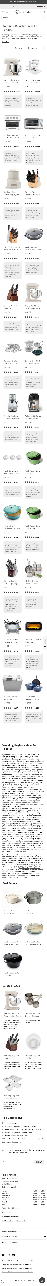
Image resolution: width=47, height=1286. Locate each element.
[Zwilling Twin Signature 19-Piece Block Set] (34, 179)
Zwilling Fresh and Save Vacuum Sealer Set (33, 81)
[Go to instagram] (8, 1255)
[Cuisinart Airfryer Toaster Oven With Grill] (12, 122)
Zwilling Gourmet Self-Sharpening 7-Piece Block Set (11, 582)
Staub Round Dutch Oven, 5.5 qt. (33, 527)
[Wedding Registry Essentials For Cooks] (12, 1000)
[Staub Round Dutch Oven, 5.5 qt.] (34, 513)
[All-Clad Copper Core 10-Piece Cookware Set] (34, 568)
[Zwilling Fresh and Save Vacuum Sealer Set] (34, 67)
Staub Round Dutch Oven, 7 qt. (33, 472)
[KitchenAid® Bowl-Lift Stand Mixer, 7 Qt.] (34, 293)
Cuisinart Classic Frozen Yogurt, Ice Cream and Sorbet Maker (11, 193)
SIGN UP (39, 1162)
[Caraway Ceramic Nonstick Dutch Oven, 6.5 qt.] (12, 898)
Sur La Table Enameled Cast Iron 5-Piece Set (33, 698)
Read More (5, 42)
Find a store (6, 1212)
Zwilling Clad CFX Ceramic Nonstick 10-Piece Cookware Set (33, 362)
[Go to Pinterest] (13, 1255)
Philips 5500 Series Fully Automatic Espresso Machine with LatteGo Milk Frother (33, 417)
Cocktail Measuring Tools (22, 1132)
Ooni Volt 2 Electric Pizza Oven (33, 641)
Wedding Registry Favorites (32, 1056)
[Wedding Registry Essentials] (12, 1042)
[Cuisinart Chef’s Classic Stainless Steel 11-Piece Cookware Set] (12, 348)
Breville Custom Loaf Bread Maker (12, 698)
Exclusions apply (22, 1152)
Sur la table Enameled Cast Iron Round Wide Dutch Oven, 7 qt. (11, 527)
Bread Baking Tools (36, 1139)
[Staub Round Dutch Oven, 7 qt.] (34, 458)
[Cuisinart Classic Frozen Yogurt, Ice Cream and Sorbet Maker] (12, 179)
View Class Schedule (10, 1216)
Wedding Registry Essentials (11, 1056)
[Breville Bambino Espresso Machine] (12, 403)
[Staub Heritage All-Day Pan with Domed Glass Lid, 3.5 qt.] (34, 234)
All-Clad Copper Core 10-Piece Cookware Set (32, 582)
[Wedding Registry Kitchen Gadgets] (34, 1000)
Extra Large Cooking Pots (12, 1142)
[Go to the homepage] (24, 11)
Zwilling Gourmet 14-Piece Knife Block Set (12, 248)
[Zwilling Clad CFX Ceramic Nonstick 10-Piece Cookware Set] (34, 348)
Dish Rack (6, 1132)
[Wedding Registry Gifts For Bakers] (12, 1082)
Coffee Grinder (8, 1129)
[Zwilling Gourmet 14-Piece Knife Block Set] (12, 234)
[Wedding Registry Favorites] (34, 1042)
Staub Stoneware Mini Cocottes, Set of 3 (12, 472)
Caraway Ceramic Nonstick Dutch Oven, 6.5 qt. (10, 912)
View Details (21, 1221)
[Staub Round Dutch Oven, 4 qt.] (34, 898)
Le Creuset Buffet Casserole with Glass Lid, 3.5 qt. (33, 943)
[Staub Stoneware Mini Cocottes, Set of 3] (12, 458)
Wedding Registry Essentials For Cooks (12, 1014)
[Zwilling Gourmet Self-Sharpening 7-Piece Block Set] (12, 568)
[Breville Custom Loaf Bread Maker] (12, 683)
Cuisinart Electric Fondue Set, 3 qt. (10, 641)
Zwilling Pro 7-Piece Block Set (11, 307)
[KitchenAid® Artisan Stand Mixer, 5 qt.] (12, 67)
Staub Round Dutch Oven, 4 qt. (33, 912)
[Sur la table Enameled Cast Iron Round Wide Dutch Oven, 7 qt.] (12, 513)
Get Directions (8, 1221)
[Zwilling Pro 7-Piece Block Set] (12, 293)
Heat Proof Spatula (9, 1123)
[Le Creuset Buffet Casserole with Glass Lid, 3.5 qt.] (34, 929)
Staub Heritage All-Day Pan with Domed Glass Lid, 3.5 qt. (33, 248)
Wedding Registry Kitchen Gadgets (32, 1014)
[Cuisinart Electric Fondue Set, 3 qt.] (12, 627)
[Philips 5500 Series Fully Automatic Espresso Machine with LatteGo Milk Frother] (34, 403)
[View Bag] (44, 12)
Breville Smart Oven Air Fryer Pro (33, 136)
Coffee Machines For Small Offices (16, 1136)
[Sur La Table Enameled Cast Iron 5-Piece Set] (34, 683)
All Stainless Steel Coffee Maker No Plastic (19, 1126)
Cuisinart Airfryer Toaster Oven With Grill (11, 136)
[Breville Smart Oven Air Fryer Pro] (34, 122)
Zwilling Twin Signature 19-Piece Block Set (32, 193)
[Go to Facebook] (3, 1255)
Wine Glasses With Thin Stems (29, 1129)
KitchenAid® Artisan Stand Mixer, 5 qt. (11, 81)
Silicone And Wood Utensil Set (14, 1139)
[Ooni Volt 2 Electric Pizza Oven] (34, 627)
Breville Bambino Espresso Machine (11, 417)
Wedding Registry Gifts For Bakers (11, 1097)
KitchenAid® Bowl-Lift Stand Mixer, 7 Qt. (32, 307)
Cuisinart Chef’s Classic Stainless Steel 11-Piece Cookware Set (10, 362)
